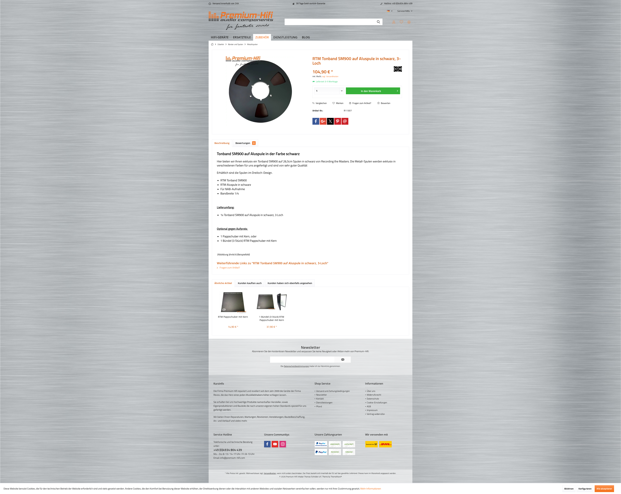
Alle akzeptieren (604, 488)
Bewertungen (245, 143)
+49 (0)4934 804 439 (227, 449)
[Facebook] (315, 121)
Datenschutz (373, 398)
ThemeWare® (336, 476)
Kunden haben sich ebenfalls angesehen (290, 283)
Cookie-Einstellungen (377, 402)
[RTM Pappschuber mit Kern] (233, 302)
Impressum (372, 410)
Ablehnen (569, 488)
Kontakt (320, 398)
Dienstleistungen (324, 402)
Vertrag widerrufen (376, 414)
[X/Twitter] (330, 121)
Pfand (319, 406)
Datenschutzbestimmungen (296, 366)
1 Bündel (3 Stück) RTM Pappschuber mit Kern (271, 318)
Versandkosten (270, 473)
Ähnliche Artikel (223, 283)
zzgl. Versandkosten (330, 76)
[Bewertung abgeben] (352, 67)
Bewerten (385, 103)
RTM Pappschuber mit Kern (233, 316)
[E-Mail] (345, 121)
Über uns (371, 391)
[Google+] (323, 121)
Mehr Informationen (370, 488)
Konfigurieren (585, 488)
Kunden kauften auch (250, 283)
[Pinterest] (337, 121)
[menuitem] (403, 11)
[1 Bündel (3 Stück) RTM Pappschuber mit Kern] (272, 302)
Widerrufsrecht (374, 394)
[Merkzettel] (401, 22)
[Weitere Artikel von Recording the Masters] (398, 69)
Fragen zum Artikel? (361, 103)
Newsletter (321, 394)
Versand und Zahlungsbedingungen (333, 391)
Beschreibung (221, 143)
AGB (369, 406)
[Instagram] (282, 444)
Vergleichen (321, 103)
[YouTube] (275, 444)
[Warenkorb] (409, 22)
